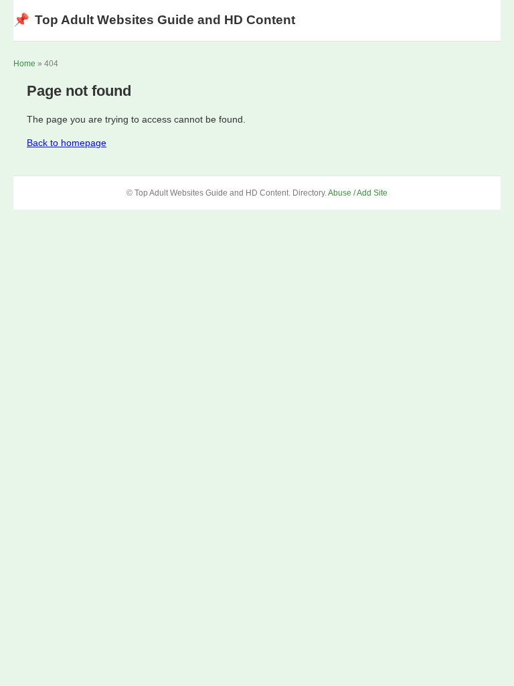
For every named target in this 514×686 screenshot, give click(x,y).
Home (24, 63)
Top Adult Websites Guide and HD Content (154, 20)
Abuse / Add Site (358, 193)
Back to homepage (66, 142)
